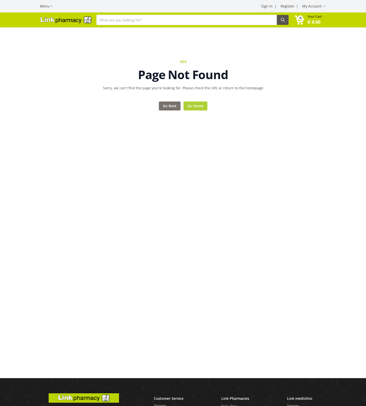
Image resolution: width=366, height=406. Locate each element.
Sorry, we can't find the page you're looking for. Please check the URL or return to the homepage (183, 88)
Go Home (195, 105)
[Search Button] (283, 20)
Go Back (170, 105)
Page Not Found (183, 75)
